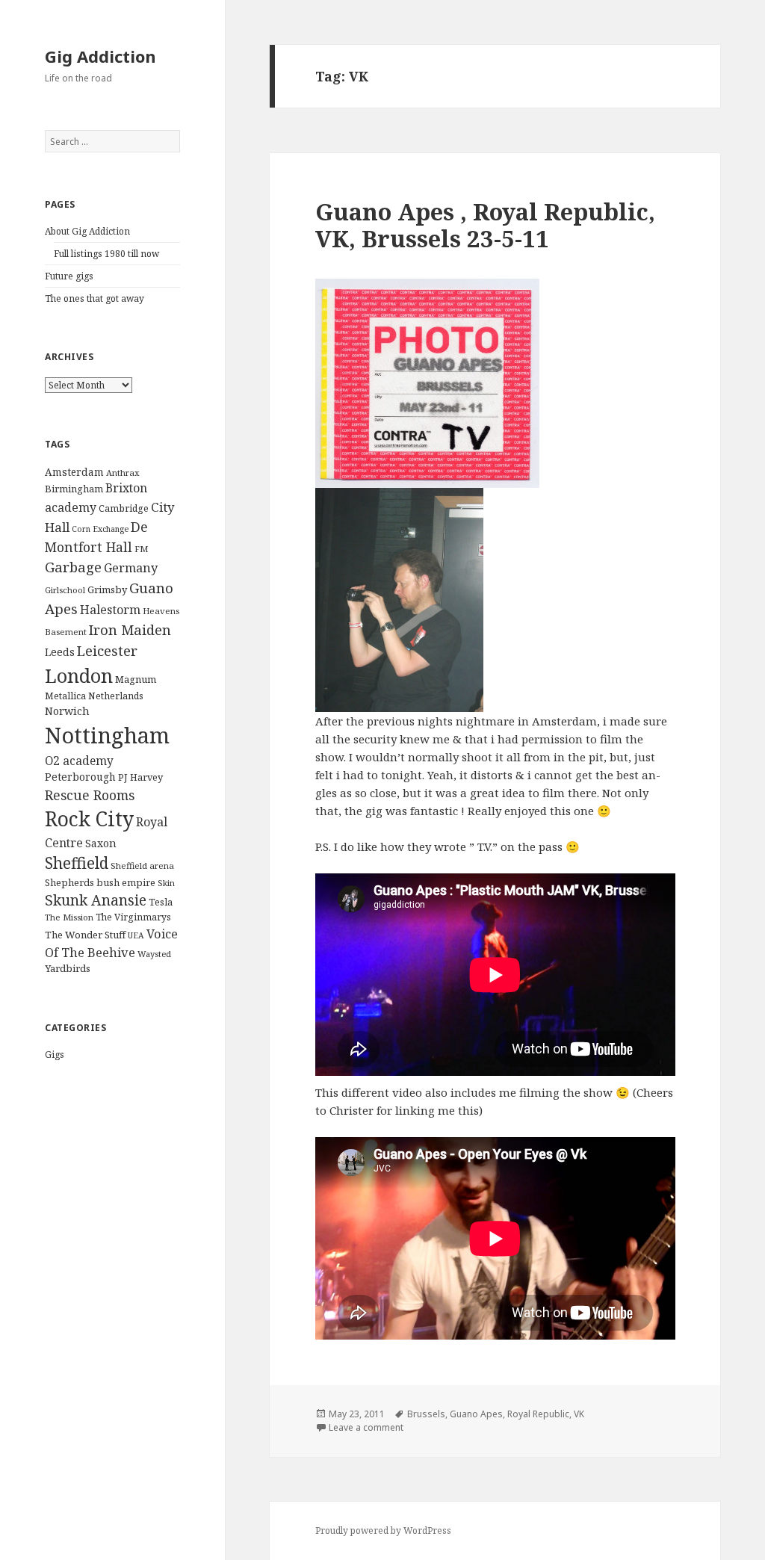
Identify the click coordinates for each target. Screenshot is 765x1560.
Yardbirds (67, 968)
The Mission (69, 917)
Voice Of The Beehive (111, 943)
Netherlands (115, 696)
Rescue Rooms (89, 795)
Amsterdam (74, 472)
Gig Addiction (100, 56)
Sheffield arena (142, 865)
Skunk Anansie (95, 900)
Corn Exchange (100, 529)
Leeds (60, 652)
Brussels (426, 1414)
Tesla (161, 902)
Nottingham (107, 735)
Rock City (89, 818)
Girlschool (65, 589)
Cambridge (124, 508)
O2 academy (79, 761)
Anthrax (123, 472)
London (79, 675)
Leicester (107, 650)
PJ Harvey (140, 777)
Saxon (101, 843)
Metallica (65, 696)
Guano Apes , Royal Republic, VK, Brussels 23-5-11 (485, 225)
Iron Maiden (130, 629)
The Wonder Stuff (85, 934)
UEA (136, 935)
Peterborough (80, 777)
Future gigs (69, 276)
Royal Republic (538, 1414)
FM (141, 548)
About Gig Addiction (87, 231)
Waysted (154, 953)
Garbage (73, 566)
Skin (166, 882)
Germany (131, 568)
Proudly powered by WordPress (383, 1530)
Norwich (67, 711)
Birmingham (74, 488)
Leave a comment (366, 1427)
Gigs (54, 1054)
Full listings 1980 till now (106, 253)
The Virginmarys (133, 917)
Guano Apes (476, 1414)
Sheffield (76, 862)
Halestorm (110, 609)
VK (579, 1414)
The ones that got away (94, 298)
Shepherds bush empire (100, 882)
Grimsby (107, 589)
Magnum (135, 679)
